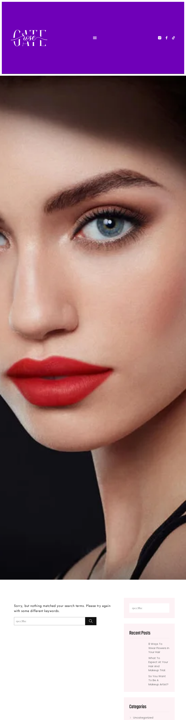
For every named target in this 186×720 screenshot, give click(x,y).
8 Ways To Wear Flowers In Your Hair (158, 648)
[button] (95, 38)
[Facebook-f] (166, 37)
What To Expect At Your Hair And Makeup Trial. (158, 664)
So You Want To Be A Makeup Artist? (158, 680)
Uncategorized (143, 717)
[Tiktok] (173, 37)
